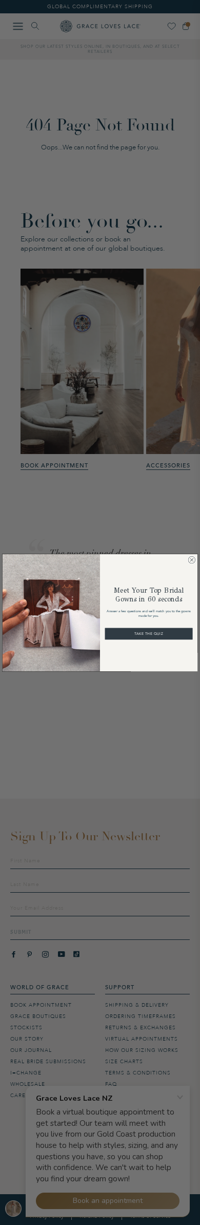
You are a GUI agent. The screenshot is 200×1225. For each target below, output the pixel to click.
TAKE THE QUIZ (148, 633)
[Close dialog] (192, 559)
